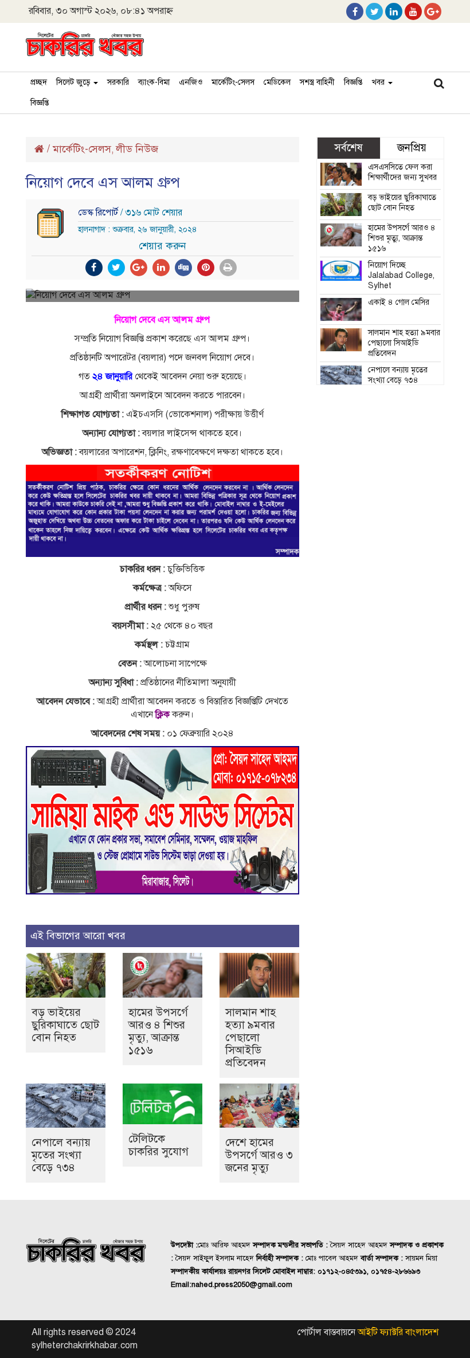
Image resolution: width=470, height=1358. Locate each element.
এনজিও (190, 82)
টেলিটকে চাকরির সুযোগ (158, 1145)
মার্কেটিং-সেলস (232, 82)
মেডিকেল (277, 82)
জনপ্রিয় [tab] (411, 147)
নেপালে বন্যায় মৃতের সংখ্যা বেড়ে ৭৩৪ (61, 1155)
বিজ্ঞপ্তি (353, 82)
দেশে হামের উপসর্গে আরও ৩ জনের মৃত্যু (259, 1155)
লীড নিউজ (137, 149)
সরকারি (118, 82)
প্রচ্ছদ (38, 82)
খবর (379, 82)
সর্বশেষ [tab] (348, 147)
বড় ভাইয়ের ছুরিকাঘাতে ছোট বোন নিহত (65, 1025)
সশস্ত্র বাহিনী (317, 82)
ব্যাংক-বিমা (154, 82)
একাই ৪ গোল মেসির (398, 302)
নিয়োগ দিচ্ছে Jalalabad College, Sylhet (401, 275)
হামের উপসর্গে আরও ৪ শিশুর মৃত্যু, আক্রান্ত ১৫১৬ (158, 1031)
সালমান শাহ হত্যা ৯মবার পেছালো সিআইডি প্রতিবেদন (250, 1037)
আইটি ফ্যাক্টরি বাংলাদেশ (398, 1332)
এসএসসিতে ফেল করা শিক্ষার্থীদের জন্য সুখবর (402, 172)
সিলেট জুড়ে (74, 82)
